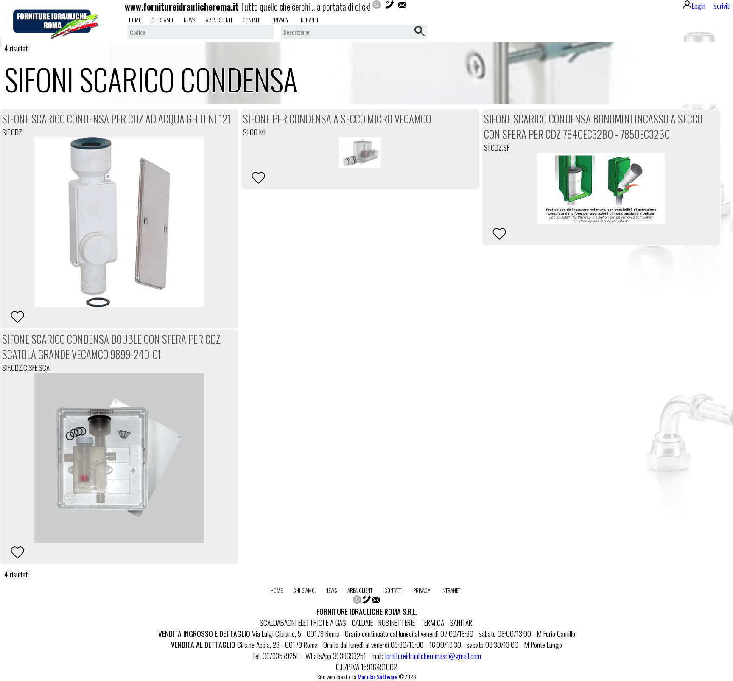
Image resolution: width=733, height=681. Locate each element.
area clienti (219, 20)
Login (698, 5)
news (189, 20)
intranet (309, 20)
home (135, 20)
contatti (252, 20)
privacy (280, 20)
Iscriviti (721, 5)
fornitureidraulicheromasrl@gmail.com (433, 655)
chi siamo (162, 20)
